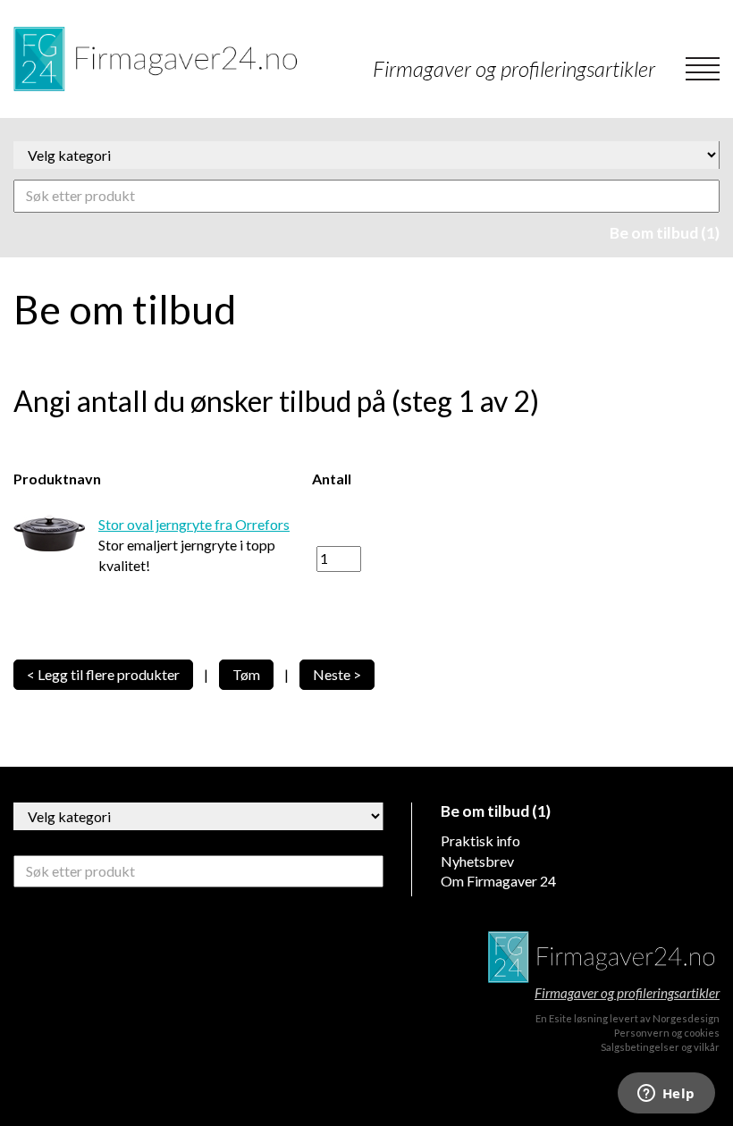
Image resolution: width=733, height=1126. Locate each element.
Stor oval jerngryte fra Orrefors (194, 524)
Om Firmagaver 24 (498, 880)
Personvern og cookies (667, 1032)
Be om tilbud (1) (665, 232)
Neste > (337, 674)
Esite (560, 1018)
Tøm (246, 674)
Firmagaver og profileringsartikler (627, 993)
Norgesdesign (686, 1018)
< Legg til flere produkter (103, 674)
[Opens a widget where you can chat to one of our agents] (666, 1094)
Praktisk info (480, 840)
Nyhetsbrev (477, 861)
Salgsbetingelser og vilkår (660, 1047)
